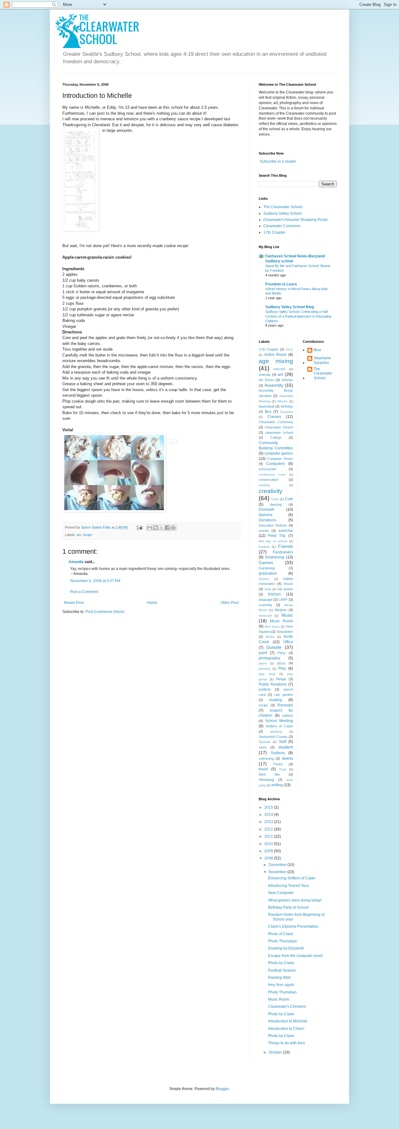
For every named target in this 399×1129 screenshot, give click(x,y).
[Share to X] (161, 527)
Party (281, 653)
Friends (285, 546)
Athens (282, 401)
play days (267, 674)
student (285, 746)
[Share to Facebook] (167, 527)
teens (287, 758)
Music (287, 615)
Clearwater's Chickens (287, 1006)
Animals (265, 374)
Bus (268, 411)
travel (263, 769)
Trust (282, 769)
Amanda (76, 562)
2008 (269, 858)
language (265, 599)
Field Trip (277, 535)
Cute (289, 499)
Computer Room (280, 459)
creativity (270, 491)
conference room (272, 474)
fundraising (274, 557)
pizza (281, 663)
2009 (269, 851)
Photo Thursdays (282, 941)
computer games (278, 453)
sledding (276, 731)
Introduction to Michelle (287, 1021)
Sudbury (278, 753)
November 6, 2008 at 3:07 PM (95, 581)
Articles (287, 380)
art (79, 535)
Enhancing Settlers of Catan (291, 878)
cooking (264, 485)
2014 (269, 814)
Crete (275, 499)
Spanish (265, 742)
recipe (87, 535)
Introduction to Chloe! (286, 1028)
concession (267, 469)
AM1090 (279, 369)
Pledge (281, 679)
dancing (276, 504)
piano (263, 663)
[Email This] (150, 527)
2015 (269, 807)
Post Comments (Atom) (104, 612)
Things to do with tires (286, 1043)
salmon (287, 715)
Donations (267, 520)
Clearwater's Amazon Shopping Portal (295, 220)
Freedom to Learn (281, 284)
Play (282, 668)
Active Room (275, 354)
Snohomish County (273, 737)
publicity (265, 689)
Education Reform (273, 525)
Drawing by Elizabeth (286, 948)
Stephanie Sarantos (322, 360)
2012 (269, 829)
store (263, 747)
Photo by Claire (281, 963)
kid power (285, 589)
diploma (265, 515)
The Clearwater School (282, 207)
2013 (269, 822)
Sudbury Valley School (282, 213)
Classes (274, 416)
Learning (265, 605)
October (276, 1052)
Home (152, 602)
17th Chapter (274, 232)
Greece (264, 579)
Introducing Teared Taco (288, 885)
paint (263, 653)
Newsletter (285, 632)
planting (264, 668)
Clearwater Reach (279, 427)
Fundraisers (283, 552)
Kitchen (274, 594)
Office (288, 642)
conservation (268, 479)
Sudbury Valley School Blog (289, 307)
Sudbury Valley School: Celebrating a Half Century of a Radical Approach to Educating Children (298, 316)
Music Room (281, 621)
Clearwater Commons (281, 226)
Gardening (267, 568)
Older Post (229, 602)
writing (277, 785)
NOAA (270, 637)
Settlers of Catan (279, 726)
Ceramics (286, 412)
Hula (268, 589)
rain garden (283, 694)
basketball (266, 406)
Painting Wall (279, 977)
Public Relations (273, 684)
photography (269, 658)
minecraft (265, 615)
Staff (282, 741)
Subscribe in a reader (278, 161)
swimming (266, 758)
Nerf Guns (272, 626)
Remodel (285, 705)
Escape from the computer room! (295, 956)
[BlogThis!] (155, 527)
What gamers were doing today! (295, 900)
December (278, 865)
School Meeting (279, 721)
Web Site (269, 774)
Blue (317, 350)
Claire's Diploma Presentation (293, 926)
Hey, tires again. (281, 985)
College (275, 437)
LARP (283, 599)
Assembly (273, 385)
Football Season (282, 970)
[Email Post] (139, 527)
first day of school (273, 541)
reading (275, 700)
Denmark (266, 509)
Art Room (266, 380)
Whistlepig (266, 780)
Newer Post (74, 602)
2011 (289, 349)
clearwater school (279, 432)
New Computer (281, 893)
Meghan (281, 610)
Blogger (222, 1089)
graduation (268, 573)
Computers (275, 464)
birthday (287, 406)
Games (266, 562)
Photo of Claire (280, 934)
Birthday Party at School (288, 907)
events (264, 531)
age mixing (276, 361)
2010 (269, 844)
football (264, 546)
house (288, 584)
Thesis (278, 764)
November (278, 872)
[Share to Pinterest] (173, 527)
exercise (286, 531)
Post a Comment (84, 592)
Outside (273, 647)
